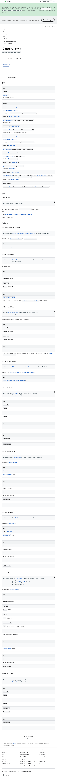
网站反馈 (29, 771)
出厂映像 (4, 761)
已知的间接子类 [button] (6, 65)
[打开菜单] (2, 1)
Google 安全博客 (24, 759)
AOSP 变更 (7, 12)
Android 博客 (23, 756)
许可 (18, 771)
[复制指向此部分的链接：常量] (6, 194)
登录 (54, 1)
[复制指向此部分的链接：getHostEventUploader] (17, 361)
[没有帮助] (54, 26)
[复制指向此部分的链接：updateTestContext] (15, 673)
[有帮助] (52, 26)
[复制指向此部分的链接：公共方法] (9, 223)
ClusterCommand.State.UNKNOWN (30, 300)
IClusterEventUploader (14, 107)
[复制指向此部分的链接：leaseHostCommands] (17, 573)
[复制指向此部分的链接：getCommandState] (15, 254)
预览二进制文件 (5, 759)
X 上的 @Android (24, 752)
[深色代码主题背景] (54, 202)
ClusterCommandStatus (13, 126)
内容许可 (15, 743)
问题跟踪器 (41, 763)
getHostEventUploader (9, 139)
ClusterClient (6, 66)
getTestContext (7, 149)
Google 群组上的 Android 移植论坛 (27, 765)
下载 (3, 756)
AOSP (3, 26)
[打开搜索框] (38, 2)
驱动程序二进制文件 (6, 763)
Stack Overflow (42, 761)
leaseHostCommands (8, 175)
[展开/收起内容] (7, 30)
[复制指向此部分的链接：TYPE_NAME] (11, 198)
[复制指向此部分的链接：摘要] (6, 83)
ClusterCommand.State (14, 116)
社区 (10, 771)
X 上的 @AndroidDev (24, 754)
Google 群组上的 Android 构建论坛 (27, 763)
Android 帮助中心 (42, 752)
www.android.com (43, 756)
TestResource (14, 162)
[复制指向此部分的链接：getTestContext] (13, 388)
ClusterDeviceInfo (42, 175)
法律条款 (14, 771)
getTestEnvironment (8, 156)
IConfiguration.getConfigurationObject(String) (18, 214)
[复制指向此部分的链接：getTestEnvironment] (16, 451)
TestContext (11, 145)
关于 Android (5, 771)
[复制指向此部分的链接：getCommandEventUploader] (21, 228)
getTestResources (8, 166)
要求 (3, 754)
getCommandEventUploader (10, 110)
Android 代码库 (5, 752)
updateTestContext (8, 186)
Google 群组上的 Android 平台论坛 (27, 761)
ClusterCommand (15, 172)
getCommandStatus (8, 130)
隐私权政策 (23, 771)
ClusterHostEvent (25, 136)
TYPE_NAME (5, 95)
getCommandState (7, 120)
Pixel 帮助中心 (42, 754)
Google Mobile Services (44, 759)
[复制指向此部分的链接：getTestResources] (14, 512)
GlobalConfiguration (24, 209)
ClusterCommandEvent (26, 107)
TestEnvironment (12, 152)
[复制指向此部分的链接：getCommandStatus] (16, 307)
